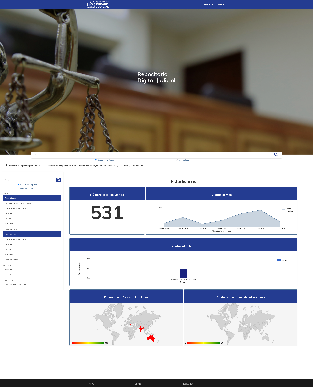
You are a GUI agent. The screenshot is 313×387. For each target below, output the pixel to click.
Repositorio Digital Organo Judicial (24, 165)
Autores (8, 213)
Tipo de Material (12, 229)
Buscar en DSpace (106, 160)
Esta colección (185, 160)
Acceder (8, 269)
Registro (9, 275)
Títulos (8, 218)
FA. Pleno (124, 165)
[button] (208, 4)
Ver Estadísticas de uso (15, 284)
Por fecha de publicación (16, 208)
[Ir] (276, 154)
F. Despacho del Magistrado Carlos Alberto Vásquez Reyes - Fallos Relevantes (80, 165)
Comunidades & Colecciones (18, 203)
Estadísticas (137, 165)
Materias (9, 223)
